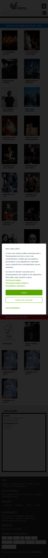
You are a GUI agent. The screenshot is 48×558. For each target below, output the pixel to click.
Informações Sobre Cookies (16, 283)
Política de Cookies (13, 280)
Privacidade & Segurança (15, 285)
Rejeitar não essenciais (24, 300)
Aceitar (24, 292)
